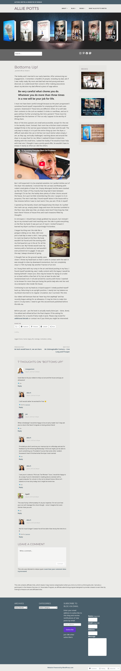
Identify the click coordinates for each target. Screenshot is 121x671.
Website (91, 630)
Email (93, 623)
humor (25, 339)
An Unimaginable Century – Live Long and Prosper (57, 349)
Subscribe (70, 630)
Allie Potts (26, 8)
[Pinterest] (83, 53)
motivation (43, 339)
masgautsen (29, 369)
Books (82, 8)
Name (94, 616)
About (64, 8)
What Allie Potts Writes (98, 8)
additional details (21, 318)
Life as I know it (25, 71)
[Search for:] (28, 53)
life (33, 339)
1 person (27, 405)
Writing (49, 339)
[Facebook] (86, 53)
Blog (73, 8)
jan (26, 414)
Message (91, 636)
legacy (29, 339)
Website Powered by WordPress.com (60, 668)
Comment (60, 563)
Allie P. (29, 393)
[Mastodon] (90, 53)
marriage (37, 339)
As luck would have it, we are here (28, 348)
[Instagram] (80, 53)
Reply (20, 386)
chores (21, 339)
